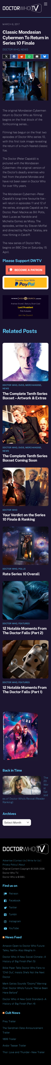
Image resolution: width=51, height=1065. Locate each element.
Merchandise (33, 385)
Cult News (12, 1013)
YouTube (13, 928)
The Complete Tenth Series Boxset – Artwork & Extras (25, 395)
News (24, 49)
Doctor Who (11, 49)
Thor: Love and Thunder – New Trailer (24, 1052)
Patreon (13, 893)
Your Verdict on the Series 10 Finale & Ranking (24, 517)
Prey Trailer (9, 1021)
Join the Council (25, 315)
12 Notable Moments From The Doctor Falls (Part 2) (24, 630)
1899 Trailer (9, 1039)
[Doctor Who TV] (22, 12)
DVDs (21, 385)
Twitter (12, 907)
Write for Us (33, 860)
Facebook (14, 900)
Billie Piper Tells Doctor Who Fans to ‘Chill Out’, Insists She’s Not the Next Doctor (24, 972)
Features (24, 623)
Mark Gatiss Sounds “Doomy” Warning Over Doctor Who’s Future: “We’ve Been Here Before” (25, 988)
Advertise (7, 860)
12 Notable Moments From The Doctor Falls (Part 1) (24, 689)
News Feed (13, 937)
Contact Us (20, 860)
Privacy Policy (10, 864)
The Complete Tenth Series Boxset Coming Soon (25, 458)
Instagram (14, 921)
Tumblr (12, 914)
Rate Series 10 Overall (21, 574)
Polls (22, 569)
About (22, 864)
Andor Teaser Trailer (14, 1045)
